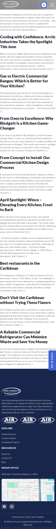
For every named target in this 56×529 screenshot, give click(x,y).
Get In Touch (52, 360)
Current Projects (9, 438)
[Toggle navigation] (52, 5)
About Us (6, 454)
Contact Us (7, 458)
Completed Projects (10, 442)
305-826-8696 (44, 4)
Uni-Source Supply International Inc (27, 522)
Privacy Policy (18, 517)
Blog (4, 462)
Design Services (9, 434)
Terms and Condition (34, 517)
